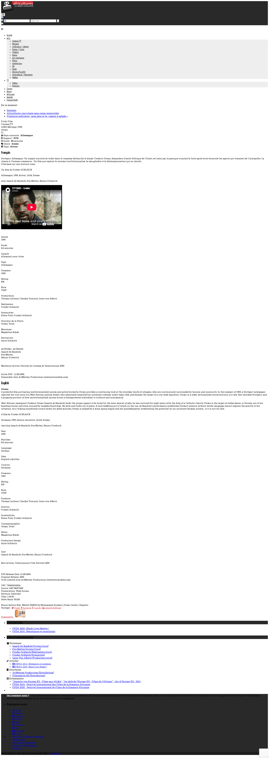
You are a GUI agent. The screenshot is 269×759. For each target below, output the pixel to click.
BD (13, 66)
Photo (14, 60)
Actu (8, 38)
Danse (14, 55)
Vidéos (15, 83)
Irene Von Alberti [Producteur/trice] (32, 657)
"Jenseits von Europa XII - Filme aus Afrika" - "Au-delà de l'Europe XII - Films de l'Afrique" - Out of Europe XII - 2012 (76, 681)
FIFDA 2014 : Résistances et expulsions (33, 631)
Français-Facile (12, 100)
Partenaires (18, 739)
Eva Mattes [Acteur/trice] (26, 649)
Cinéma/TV (16, 41)
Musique (15, 43)
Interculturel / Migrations (22, 74)
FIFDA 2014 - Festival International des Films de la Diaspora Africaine (51, 684)
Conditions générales (24, 742)
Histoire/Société (18, 72)
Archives (55, 753)
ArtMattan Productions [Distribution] (33, 672)
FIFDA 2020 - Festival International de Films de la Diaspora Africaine (50, 687)
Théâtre (15, 52)
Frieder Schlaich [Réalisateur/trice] (32, 651)
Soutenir (11, 110)
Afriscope (10, 94)
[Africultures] (17, 11)
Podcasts (15, 86)
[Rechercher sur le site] (3, 14)
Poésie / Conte (18, 49)
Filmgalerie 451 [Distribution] (28, 675)
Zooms (9, 88)
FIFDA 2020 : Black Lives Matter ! (30, 628)
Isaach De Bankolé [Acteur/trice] (30, 646)
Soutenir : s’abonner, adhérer (28, 736)
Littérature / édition (20, 46)
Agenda (10, 97)
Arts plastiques (18, 57)
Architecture (17, 63)
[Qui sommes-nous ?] (2, 23)
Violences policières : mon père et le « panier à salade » (37, 116)
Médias (15, 77)
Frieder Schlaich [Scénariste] (28, 654)
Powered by (8, 616)
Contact (16, 748)
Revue (9, 91)
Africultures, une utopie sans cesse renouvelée (33, 113)
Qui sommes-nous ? (18, 695)
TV (8, 80)
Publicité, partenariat (24, 745)
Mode (14, 69)
